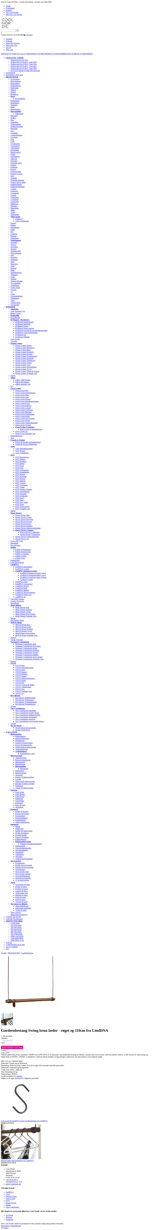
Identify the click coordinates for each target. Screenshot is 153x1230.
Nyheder (9, 41)
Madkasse (14, 204)
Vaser (13, 300)
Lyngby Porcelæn (17, 601)
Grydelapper (15, 144)
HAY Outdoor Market (23, 489)
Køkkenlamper (21, 839)
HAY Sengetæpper (22, 492)
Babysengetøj (16, 81)
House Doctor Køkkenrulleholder (28, 528)
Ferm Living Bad (21, 391)
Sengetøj (14, 242)
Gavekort (14, 137)
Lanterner (14, 191)
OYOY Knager (21, 672)
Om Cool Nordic (12, 12)
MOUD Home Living (23, 631)
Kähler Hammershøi (23, 552)
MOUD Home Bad (22, 625)
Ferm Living (10, 1199)
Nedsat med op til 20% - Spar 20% (24, 62)
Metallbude (15, 603)
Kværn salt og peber (18, 182)
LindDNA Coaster (22, 569)
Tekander (18, 857)
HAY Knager (20, 479)
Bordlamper (15, 101)
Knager (13, 169)
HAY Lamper (20, 483)
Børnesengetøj (20, 773)
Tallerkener (19, 854)
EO (12, 386)
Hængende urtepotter (23, 908)
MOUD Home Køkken (24, 629)
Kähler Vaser (20, 558)
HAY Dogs (19, 466)
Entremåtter (19, 801)
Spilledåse (19, 786)
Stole (12, 266)
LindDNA (10, 1192)
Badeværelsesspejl (22, 739)
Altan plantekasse (22, 906)
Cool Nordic (15, 339)
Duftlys (13, 118)
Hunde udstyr (16, 152)
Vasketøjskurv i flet (27, 754)
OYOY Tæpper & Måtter (25, 685)
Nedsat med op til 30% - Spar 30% (24, 64)
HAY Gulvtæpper (22, 470)
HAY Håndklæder (22, 472)
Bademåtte (15, 88)
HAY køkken (20, 481)
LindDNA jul (20, 597)
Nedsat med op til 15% (19, 60)
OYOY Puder (20, 681)
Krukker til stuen (21, 889)
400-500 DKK (16, 932)
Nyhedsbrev (10, 8)
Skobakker (19, 807)
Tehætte (13, 279)
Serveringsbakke (21, 850)
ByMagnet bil (20, 335)
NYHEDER (57, 54)
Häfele (13, 511)
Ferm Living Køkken (23, 406)
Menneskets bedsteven (19, 915)
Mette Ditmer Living (23, 612)
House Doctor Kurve (23, 524)
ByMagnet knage (21, 326)
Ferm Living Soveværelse (25, 419)
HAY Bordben (20, 462)
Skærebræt (19, 852)
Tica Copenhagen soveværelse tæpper (29, 721)
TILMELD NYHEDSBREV (82, 54)
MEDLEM (66, 54)
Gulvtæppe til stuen (22, 885)
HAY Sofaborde (21, 496)
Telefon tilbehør (16, 281)
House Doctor (11, 1203)
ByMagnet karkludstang (24, 322)
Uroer (13, 294)
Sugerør (13, 268)
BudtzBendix (16, 318)
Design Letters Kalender (24, 352)
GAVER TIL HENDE (14, 919)
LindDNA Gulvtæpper (24, 584)
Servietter (14, 247)
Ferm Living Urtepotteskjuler (31, 429)
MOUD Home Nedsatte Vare (26, 635)
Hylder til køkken (22, 833)
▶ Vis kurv (28, 35)
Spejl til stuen (20, 900)
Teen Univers (16, 912)
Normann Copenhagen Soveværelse (29, 657)
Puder (13, 230)
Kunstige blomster (17, 180)
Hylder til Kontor (21, 812)
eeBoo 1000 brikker (22, 380)
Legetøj (13, 195)
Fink (12, 438)
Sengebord (15, 238)
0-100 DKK (15, 923)
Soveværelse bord (22, 872)
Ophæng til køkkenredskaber (31, 844)
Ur (12, 292)
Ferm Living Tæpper (23, 425)
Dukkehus (14, 122)
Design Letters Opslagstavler (26, 356)
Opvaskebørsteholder (23, 848)
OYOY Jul (19, 693)
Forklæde (14, 133)
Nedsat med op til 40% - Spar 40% (24, 66)
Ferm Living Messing (23, 412)
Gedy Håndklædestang (24, 449)
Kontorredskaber (21, 818)
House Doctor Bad (22, 515)
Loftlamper (15, 197)
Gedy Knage (20, 451)
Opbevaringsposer (22, 221)
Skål (12, 255)
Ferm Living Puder (22, 416)
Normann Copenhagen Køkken (27, 650)
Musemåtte (15, 208)
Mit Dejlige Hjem (17, 620)
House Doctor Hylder (23, 517)
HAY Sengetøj (20, 494)
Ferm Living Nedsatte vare (25, 434)
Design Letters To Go (23, 369)
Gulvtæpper (15, 148)
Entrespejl (19, 803)
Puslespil (14, 234)
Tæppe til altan (21, 910)
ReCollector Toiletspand (24, 700)
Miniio (13, 618)
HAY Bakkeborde (22, 457)
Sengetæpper (20, 870)
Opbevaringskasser (22, 822)
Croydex (14, 341)
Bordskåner (15, 103)
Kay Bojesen (15, 545)
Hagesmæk (15, 150)
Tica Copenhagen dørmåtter (25, 711)
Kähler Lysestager (22, 554)
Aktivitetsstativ (21, 758)
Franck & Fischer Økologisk (26, 444)
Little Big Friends (17, 562)
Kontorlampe (20, 816)
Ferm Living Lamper (23, 408)
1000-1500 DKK (17, 936)
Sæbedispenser (16, 273)
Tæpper (13, 290)
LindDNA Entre (21, 582)
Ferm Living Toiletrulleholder (26, 423)
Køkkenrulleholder (18, 187)
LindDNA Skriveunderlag (25, 592)
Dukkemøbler (16, 124)
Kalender (14, 161)
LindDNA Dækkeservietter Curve (33, 575)
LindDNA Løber (26, 580)
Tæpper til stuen (21, 902)
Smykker (14, 257)
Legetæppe (15, 193)
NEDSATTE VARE (8, 54)
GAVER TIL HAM (13, 917)
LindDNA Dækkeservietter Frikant (33, 577)
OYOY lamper (21, 676)
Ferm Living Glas (22, 397)
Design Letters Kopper (24, 354)
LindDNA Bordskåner (23, 567)
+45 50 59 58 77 (12, 1180)
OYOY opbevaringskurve (25, 678)
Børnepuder (19, 771)
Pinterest (9, 1217)
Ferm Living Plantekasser (25, 414)
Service (13, 245)
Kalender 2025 (16, 163)
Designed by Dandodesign (11, 1226)
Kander (13, 165)
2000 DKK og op (17, 940)
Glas (12, 139)
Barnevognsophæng (22, 760)
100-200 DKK (16, 925)
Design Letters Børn (23, 350)
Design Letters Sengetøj (24, 358)
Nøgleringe (15, 215)
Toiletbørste (15, 285)
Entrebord (19, 799)
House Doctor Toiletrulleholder (27, 537)
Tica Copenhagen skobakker (26, 717)
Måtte (13, 210)
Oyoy (8, 1194)
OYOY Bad (20, 666)
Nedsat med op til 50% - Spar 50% (24, 69)
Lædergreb (15, 202)
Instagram (9, 1220)
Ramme (13, 236)
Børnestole (19, 114)
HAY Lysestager (21, 485)
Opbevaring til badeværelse (25, 747)
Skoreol (13, 249)
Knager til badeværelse (24, 743)
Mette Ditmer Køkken (23, 610)
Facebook (9, 1215)
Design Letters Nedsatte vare (26, 373)
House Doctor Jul (22, 539)
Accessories (15, 79)
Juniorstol (19, 775)
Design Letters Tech (22, 365)
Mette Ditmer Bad (22, 608)
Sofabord (14, 260)
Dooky (13, 376)
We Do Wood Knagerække (25, 728)
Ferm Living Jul (21, 431)
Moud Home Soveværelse (25, 633)
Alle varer (9, 50)
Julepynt (14, 159)
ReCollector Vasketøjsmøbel (26, 702)
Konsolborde (20, 99)
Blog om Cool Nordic (14, 15)
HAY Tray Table (21, 502)
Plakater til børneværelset (24, 784)
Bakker (13, 90)
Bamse (13, 92)
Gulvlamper (15, 146)
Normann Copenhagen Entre (26, 648)
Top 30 (8, 48)
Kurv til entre (20, 805)
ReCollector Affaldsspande (25, 698)
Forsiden (9, 39)
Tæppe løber (15, 288)
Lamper (13, 189)
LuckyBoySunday (17, 599)
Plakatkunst (15, 227)
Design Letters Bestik (23, 346)
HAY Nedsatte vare (22, 509)
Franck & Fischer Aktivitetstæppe (28, 442)
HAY (8, 1201)
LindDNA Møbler (22, 590)
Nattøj (13, 212)
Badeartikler (15, 84)
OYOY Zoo (20, 689)
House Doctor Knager (23, 522)
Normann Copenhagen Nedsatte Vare (29, 659)
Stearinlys (14, 264)
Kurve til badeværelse (23, 745)
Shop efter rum (11, 45)
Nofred (13, 638)
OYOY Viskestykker (23, 687)
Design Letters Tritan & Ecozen (27, 371)
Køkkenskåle (20, 846)
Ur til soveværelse (22, 880)
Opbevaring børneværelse (25, 781)
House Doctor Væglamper (30, 535)
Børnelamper (15, 109)
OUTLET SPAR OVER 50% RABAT (25, 71)
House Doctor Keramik (24, 519)
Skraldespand (16, 251)
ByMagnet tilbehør (22, 337)
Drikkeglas (19, 829)
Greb (12, 142)
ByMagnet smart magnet (24, 328)
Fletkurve (18, 219)
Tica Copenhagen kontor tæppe (27, 713)
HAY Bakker (20, 459)
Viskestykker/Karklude (24, 859)
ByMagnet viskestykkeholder (26, 333)
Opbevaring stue (21, 893)
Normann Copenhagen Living (26, 653)
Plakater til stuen (21, 895)
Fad (12, 131)
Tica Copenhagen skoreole (25, 719)
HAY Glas (19, 468)
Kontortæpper (20, 820)
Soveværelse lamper (22, 874)
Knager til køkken (22, 837)
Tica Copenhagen (12, 1207)
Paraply (13, 223)
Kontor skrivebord (22, 814)
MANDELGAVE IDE (14, 75)
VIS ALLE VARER (24, 54)
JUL (7, 949)
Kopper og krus (16, 174)
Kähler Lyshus (20, 556)
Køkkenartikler (16, 184)
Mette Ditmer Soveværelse (25, 614)
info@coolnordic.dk (13, 1184)
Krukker (14, 178)
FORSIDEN (48, 54)
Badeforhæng (16, 86)
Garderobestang (16, 135)
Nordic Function (17, 640)
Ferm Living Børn (22, 395)
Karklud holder (21, 835)
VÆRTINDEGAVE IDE (15, 945)
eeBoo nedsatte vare (22, 384)
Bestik (17, 827)
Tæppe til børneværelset (24, 788)
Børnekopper (20, 762)
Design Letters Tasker (23, 363)
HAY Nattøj (20, 487)
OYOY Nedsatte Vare (23, 691)
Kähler (8, 1205)
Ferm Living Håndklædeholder (27, 401)
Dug (12, 120)
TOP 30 (9, 943)
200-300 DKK (16, 927)
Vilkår (8, 6)
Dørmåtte (14, 129)
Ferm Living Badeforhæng (25, 393)
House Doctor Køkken (24, 526)
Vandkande (15, 298)
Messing (14, 206)
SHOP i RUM (37, 54)
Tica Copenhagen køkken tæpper (27, 715)
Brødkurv (14, 105)
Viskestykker (15, 303)
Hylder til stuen (21, 887)
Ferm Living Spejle (22, 421)
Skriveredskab (16, 253)
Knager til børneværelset (24, 777)
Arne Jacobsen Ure (18, 311)
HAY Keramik (20, 477)
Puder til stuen (20, 897)
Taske (13, 277)
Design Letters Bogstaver (24, 348)
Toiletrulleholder (21, 749)
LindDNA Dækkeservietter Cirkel (33, 573)
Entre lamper (20, 794)
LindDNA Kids (21, 588)
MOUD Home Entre (23, 627)
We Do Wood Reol (22, 730)
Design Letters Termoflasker (26, 367)
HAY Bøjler (20, 464)
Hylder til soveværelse (23, 865)
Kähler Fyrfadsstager (23, 550)
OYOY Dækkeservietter (24, 668)
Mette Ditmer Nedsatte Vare (25, 616)
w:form (13, 723)
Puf (12, 232)
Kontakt (9, 10)
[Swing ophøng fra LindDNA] (7, 1025)
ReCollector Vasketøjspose (25, 704)
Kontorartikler (16, 172)
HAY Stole (19, 500)
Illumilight (14, 543)
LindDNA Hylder (22, 586)
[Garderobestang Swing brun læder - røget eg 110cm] (29, 1012)
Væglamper (15, 305)
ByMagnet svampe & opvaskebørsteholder (31, 331)
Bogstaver (14, 94)
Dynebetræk (20, 863)
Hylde (13, 154)
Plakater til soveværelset (24, 867)
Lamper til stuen (21, 891)
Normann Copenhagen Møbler (26, 655)
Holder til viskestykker (23, 831)
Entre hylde (19, 792)
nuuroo (13, 661)
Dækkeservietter (17, 127)
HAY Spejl (19, 498)
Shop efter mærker (13, 43)
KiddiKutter (15, 560)
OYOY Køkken (21, 674)
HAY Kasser (20, 474)
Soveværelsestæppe (22, 876)
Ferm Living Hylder (22, 399)
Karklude (14, 167)
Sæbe (13, 270)
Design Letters (11, 1196)
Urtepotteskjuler (17, 296)
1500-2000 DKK (17, 938)
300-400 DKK (16, 930)
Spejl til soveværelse (23, 878)
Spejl (12, 262)
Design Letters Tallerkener (25, 361)
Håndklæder (15, 157)
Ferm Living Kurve (22, 404)
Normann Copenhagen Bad (25, 644)
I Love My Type (17, 541)
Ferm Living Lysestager (24, 410)
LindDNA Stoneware (23, 595)
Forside (4, 953)
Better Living (16, 313)
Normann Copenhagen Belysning (28, 646)
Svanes (13, 706)
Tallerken (14, 275)
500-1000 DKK (17, 934)
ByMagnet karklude (22, 324)
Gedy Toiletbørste (22, 453)
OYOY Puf (19, 683)
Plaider (13, 225)
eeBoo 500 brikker (22, 382)
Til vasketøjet (16, 283)
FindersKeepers (16, 436)
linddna (19, 1076)
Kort (12, 176)
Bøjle (13, 107)
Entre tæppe (19, 797)
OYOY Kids (20, 670)
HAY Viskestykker (22, 507)
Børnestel (14, 116)
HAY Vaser (19, 504)
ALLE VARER (12, 947)
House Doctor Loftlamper (30, 532)
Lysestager (15, 200)
